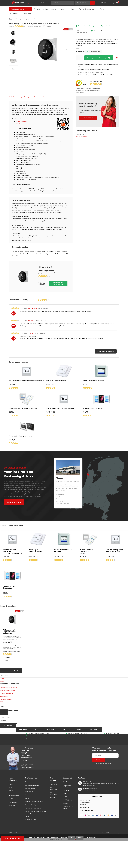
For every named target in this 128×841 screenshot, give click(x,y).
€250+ (79, 729)
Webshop (66, 782)
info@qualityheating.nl (27, 767)
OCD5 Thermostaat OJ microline (93, 380)
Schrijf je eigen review (105, 351)
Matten (62, 9)
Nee (79, 837)
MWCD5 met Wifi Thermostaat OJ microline (23, 408)
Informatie (27, 13)
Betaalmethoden (30, 788)
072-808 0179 (27, 764)
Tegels (65, 797)
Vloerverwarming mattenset (8, 687)
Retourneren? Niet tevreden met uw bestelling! (35, 812)
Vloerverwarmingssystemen (33, 808)
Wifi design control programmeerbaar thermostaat (10, 632)
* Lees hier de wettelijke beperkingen (101, 763)
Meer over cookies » (92, 837)
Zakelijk (27, 816)
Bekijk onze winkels (14, 502)
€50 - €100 (50, 729)
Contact (42, 3)
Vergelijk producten (53, 798)
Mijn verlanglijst (53, 793)
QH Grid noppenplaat (6, 693)
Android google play (22, 122)
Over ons (27, 782)
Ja (71, 837)
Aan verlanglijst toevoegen (116, 57)
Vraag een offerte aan (12, 838)
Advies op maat (4, 702)
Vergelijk (7, 657)
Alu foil (102, 9)
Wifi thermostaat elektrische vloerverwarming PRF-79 (26, 380)
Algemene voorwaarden (32, 785)
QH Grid (71, 9)
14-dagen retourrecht (112, 733)
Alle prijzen (23, 729)
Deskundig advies (43, 97)
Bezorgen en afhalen (31, 819)
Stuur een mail (88, 118)
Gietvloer (65, 803)
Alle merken (8, 726)
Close (2, 679)
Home (10, 19)
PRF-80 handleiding (82, 136)
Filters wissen (93, 729)
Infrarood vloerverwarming (87, 9)
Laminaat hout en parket (68, 807)
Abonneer (98, 760)
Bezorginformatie (29, 97)
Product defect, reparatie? (32, 805)
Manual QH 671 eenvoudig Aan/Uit (57, 380)
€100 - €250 (66, 729)
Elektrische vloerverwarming (23, 833)
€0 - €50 (37, 729)
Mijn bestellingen (54, 788)
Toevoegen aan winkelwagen (58, 283)
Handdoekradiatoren (6, 699)
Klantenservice (29, 792)
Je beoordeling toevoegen (34, 26)
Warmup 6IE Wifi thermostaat (93, 408)
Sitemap (27, 795)
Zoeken (92, 3)
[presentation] (66, 49)
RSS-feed (109, 833)
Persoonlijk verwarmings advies (34, 801)
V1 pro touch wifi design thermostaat (21, 436)
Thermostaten (15, 13)
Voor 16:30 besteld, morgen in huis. (38, 733)
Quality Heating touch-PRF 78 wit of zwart (60, 408)
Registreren (53, 784)
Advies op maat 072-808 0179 (77, 733)
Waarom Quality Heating (68, 786)
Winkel (53, 9)
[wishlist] (113, 3)
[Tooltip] (79, 67)
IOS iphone (19, 124)
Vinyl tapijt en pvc (68, 800)
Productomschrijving (15, 97)
